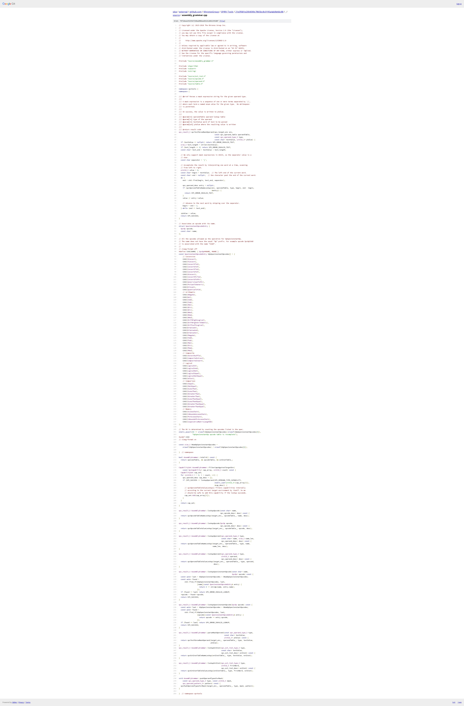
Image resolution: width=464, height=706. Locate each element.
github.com (196, 11)
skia (175, 11)
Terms (27, 702)
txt (453, 702)
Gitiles (14, 702)
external (183, 11)
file (222, 21)
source (176, 15)
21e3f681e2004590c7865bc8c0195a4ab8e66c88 (259, 11)
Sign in (459, 4)
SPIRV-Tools (227, 11)
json (460, 702)
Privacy (21, 702)
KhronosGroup (211, 11)
